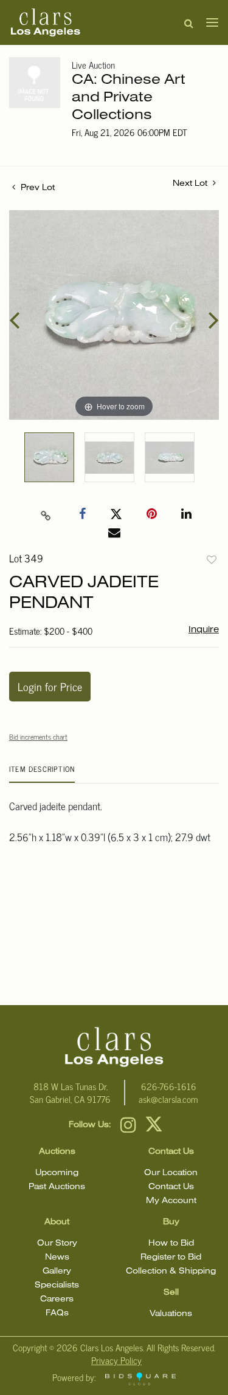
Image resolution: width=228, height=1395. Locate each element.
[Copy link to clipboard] (45, 514)
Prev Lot (36, 188)
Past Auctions (57, 1187)
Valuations (171, 1314)
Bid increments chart (38, 736)
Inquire (203, 629)
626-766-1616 (168, 1086)
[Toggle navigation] (208, 22)
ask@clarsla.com (168, 1099)
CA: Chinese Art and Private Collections (128, 97)
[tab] (42, 773)
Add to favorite (211, 559)
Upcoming (56, 1173)
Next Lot (191, 183)
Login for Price (50, 686)
